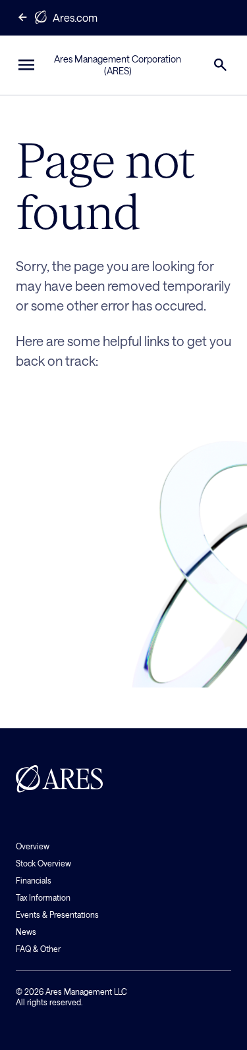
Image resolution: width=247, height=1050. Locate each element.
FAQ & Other (38, 948)
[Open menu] (26, 65)
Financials (33, 880)
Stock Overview (43, 863)
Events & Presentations (57, 914)
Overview (32, 846)
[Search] (220, 65)
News (26, 931)
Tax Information (43, 897)
